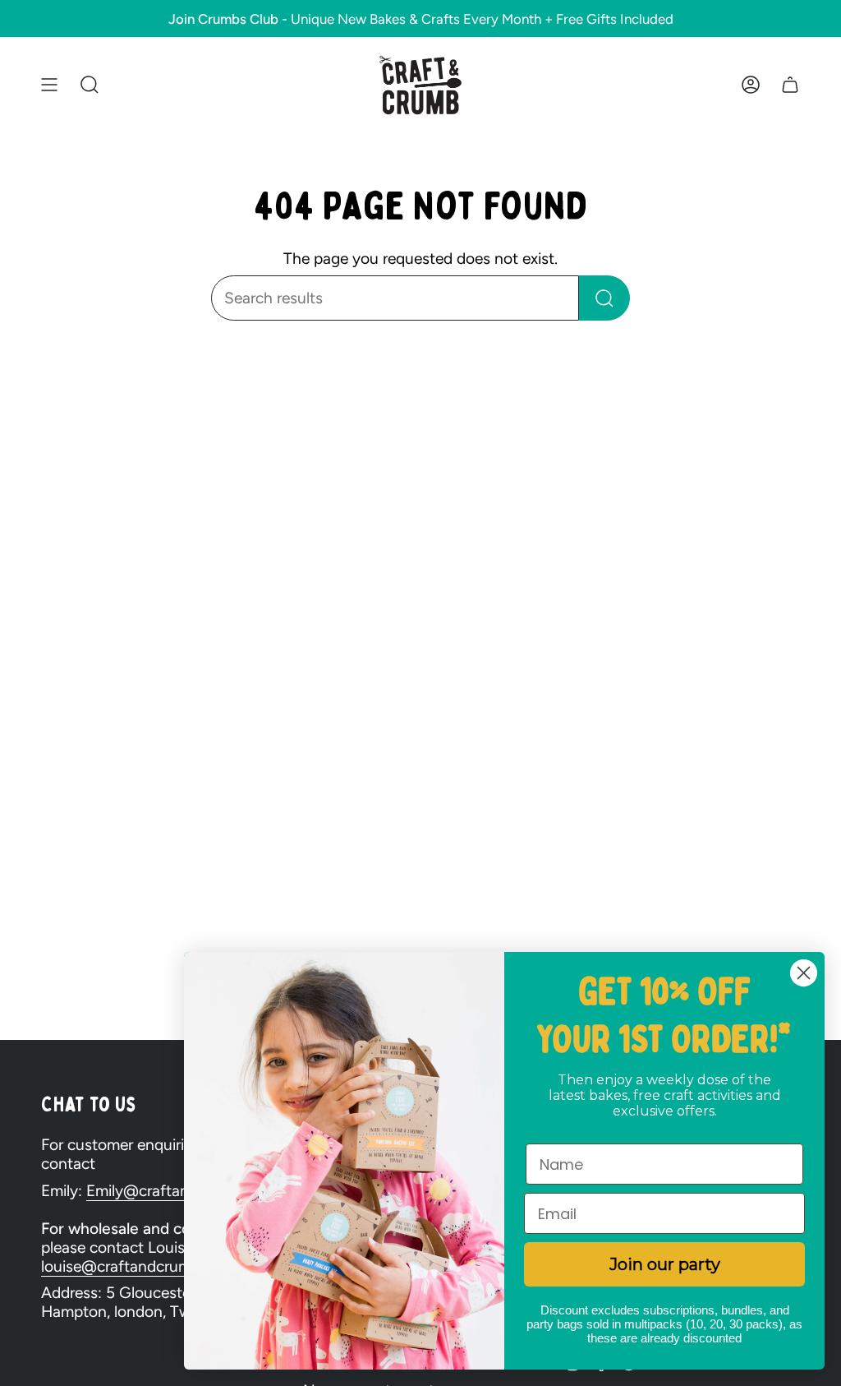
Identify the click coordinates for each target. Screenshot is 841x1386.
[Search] (604, 298)
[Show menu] (49, 85)
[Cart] (790, 85)
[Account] (751, 85)
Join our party (664, 1264)
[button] (89, 85)
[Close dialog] (803, 973)
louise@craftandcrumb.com (137, 1266)
